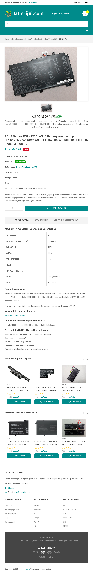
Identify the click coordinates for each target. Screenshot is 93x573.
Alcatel (36, 505)
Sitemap (11, 488)
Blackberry (38, 510)
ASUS (34, 167)
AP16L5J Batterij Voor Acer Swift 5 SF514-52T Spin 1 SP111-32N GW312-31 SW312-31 (74, 389)
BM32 (65, 505)
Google (36, 518)
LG (35, 526)
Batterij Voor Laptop (33, 39)
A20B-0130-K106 (69, 510)
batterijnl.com (24, 569)
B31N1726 (9, 316)
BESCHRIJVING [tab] (41, 220)
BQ (35, 514)
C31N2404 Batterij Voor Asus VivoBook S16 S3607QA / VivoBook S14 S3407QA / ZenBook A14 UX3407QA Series (18, 443)
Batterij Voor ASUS (50, 39)
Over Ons (77, 3)
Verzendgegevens (12, 510)
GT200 (65, 526)
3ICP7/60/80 (20, 316)
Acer (9, 384)
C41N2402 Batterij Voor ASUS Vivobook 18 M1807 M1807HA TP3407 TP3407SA (45, 443)
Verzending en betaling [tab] (66, 220)
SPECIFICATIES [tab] (22, 220)
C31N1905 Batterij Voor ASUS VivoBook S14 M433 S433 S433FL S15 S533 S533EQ (73, 443)
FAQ (86, 3)
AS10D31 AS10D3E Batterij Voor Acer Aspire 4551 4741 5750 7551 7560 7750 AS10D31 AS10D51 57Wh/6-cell (19, 389)
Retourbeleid (10, 522)
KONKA (36, 522)
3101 (65, 522)
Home (7, 39)
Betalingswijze (10, 514)
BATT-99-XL (67, 518)
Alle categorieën (17, 39)
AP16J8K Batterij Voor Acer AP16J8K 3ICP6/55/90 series (45, 389)
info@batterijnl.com (22, 492)
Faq (6, 518)
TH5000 (66, 514)
